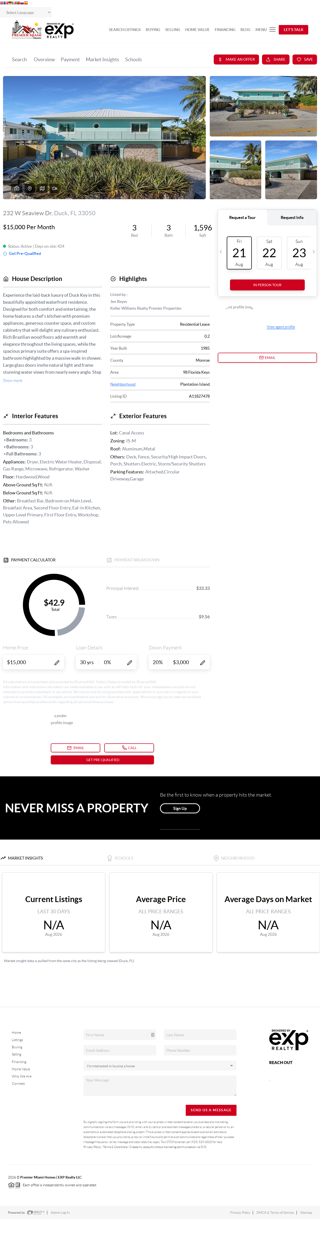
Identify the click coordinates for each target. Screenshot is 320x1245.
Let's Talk (293, 29)
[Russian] (22, 3)
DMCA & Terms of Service (275, 1213)
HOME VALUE (197, 29)
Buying (17, 1047)
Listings (17, 1040)
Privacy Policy (92, 1147)
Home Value (21, 1069)
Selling (16, 1054)
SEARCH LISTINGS (125, 29)
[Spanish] (26, 3)
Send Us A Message (211, 1110)
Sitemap (306, 1213)
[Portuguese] (18, 3)
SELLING (172, 29)
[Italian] (14, 3)
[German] (10, 3)
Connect (18, 1084)
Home (16, 1033)
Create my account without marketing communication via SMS (168, 1147)
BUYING (153, 29)
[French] (6, 3)
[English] (2, 3)
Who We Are (22, 1076)
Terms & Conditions (115, 1147)
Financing (19, 1062)
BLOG (245, 29)
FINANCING (225, 29)
